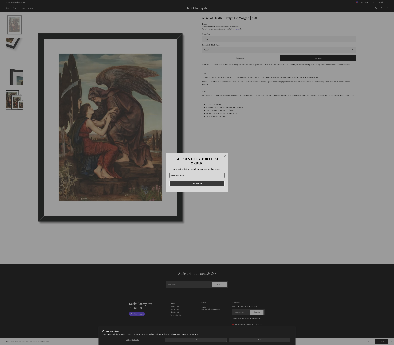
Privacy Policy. (193, 334)
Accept (196, 340)
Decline (259, 340)
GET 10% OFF (197, 183)
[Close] (225, 155)
